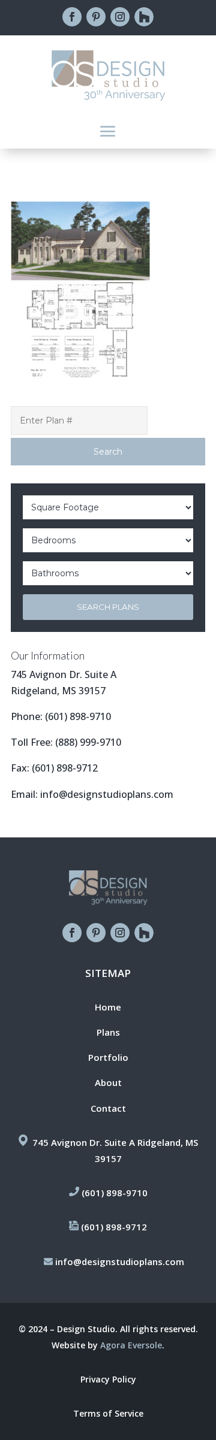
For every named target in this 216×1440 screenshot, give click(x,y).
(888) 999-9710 (88, 742)
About (108, 1082)
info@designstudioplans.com (106, 794)
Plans (108, 1032)
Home (108, 1007)
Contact (108, 1108)
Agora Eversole (131, 1345)
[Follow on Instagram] (120, 16)
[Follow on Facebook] (72, 16)
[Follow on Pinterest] (96, 16)
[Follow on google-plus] (144, 16)
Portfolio (108, 1057)
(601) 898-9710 (78, 716)
